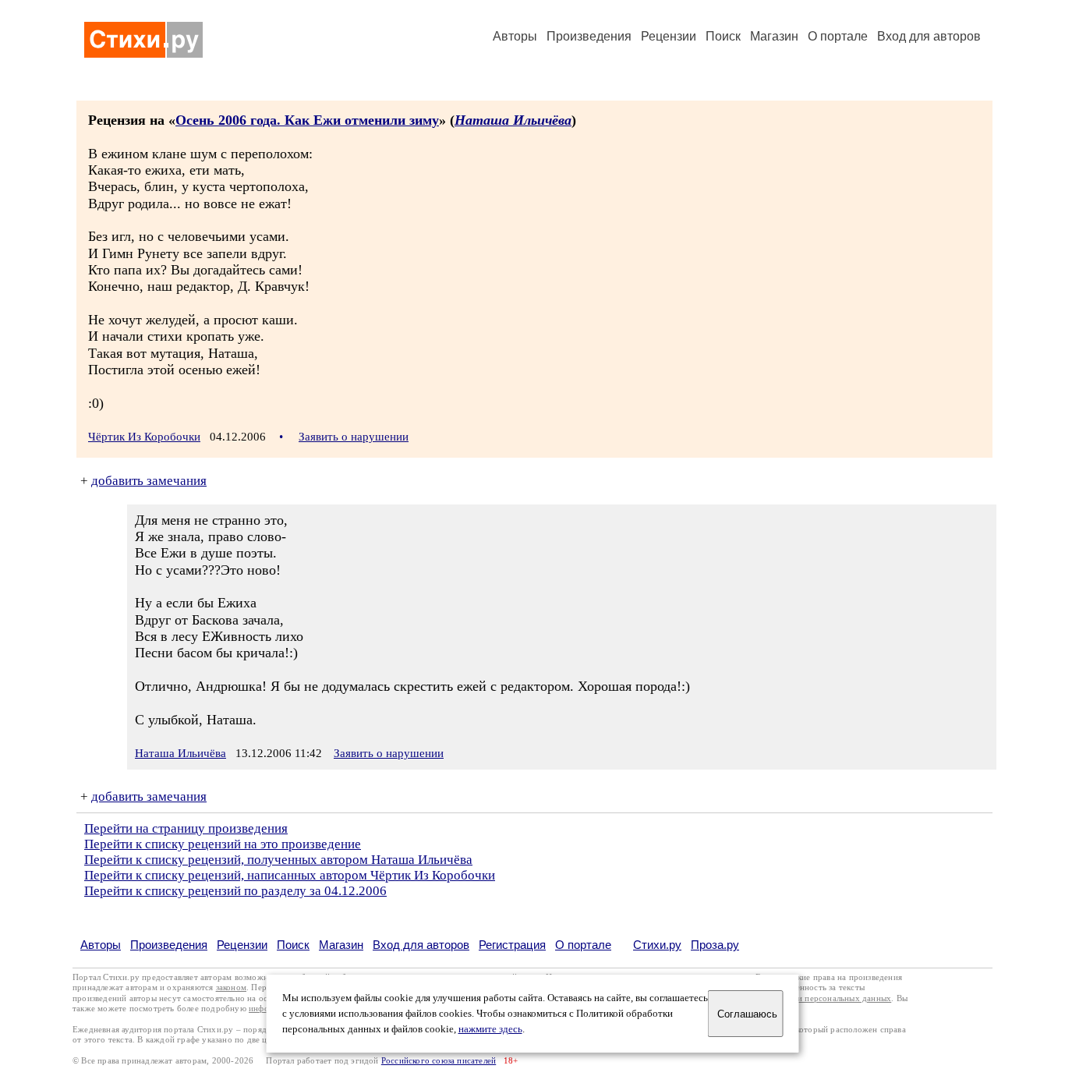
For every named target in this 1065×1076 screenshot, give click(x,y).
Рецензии (668, 36)
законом (231, 987)
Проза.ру (715, 944)
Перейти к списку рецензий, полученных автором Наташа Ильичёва (278, 859)
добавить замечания (149, 480)
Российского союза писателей (438, 1061)
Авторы (515, 36)
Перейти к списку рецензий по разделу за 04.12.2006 (235, 890)
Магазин (774, 36)
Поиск (723, 36)
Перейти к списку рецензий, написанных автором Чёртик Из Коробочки (289, 875)
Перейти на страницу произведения (186, 828)
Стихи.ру (657, 944)
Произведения (589, 36)
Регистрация (512, 944)
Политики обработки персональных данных (806, 998)
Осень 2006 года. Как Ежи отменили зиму (307, 120)
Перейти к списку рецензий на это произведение (222, 844)
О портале (583, 944)
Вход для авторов (929, 36)
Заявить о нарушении (354, 436)
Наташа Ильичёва (513, 120)
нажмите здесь (490, 1029)
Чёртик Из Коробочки (144, 436)
